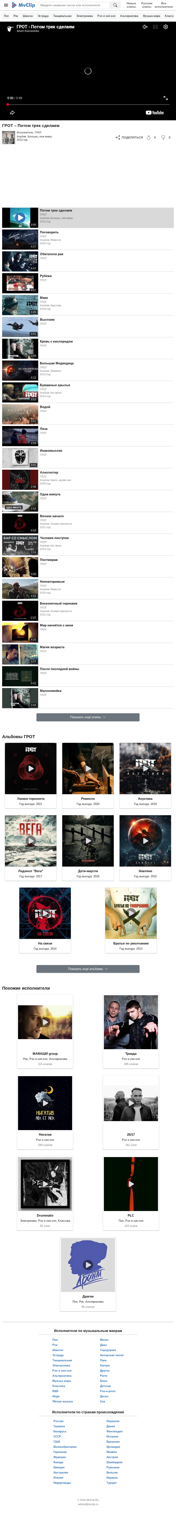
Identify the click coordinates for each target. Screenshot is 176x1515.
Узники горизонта (30, 798)
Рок (16, 16)
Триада (131, 1053)
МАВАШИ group (45, 1053)
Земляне (145, 871)
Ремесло (88, 798)
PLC (131, 1215)
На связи (45, 943)
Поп (6, 16)
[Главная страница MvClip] (23, 5)
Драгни (88, 1296)
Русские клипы (146, 5)
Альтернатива (129, 16)
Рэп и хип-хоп (106, 16)
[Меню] (6, 5)
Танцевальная (62, 16)
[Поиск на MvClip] (115, 5)
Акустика (145, 798)
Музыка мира (151, 16)
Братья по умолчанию (131, 943)
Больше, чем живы (40, 136)
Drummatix (45, 1215)
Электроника (84, 16)
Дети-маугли (88, 871)
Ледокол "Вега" (30, 871)
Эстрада (43, 16)
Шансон (28, 16)
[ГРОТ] (8, 137)
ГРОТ (38, 132)
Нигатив (45, 1134)
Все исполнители (164, 5)
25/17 (131, 1134)
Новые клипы (131, 5)
